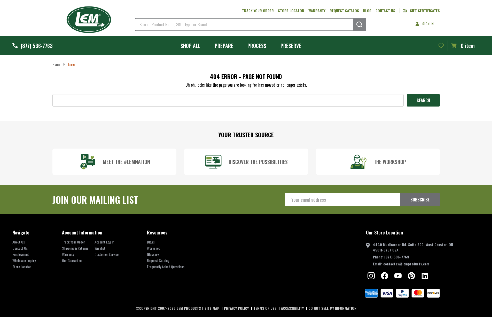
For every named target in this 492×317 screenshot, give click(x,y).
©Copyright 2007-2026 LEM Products (168, 308)
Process (256, 46)
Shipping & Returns (75, 248)
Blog (367, 10)
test (371, 276)
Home (56, 64)
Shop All (190, 46)
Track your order (258, 10)
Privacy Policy (237, 308)
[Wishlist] (441, 45)
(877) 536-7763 (396, 256)
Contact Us (385, 10)
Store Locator (291, 10)
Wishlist (100, 248)
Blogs (151, 242)
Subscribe (419, 200)
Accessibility (293, 308)
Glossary (153, 254)
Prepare (224, 46)
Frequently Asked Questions (165, 266)
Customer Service (107, 254)
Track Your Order (73, 242)
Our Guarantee (72, 260)
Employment (20, 254)
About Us (18, 242)
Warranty (316, 10)
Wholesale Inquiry (24, 260)
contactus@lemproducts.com (406, 263)
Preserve (290, 46)
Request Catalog (344, 10)
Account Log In (104, 242)
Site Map (212, 308)
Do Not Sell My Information (332, 308)
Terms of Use (265, 308)
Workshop (153, 248)
